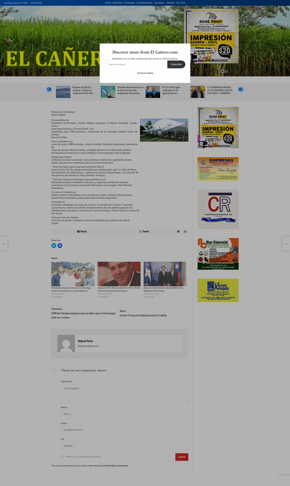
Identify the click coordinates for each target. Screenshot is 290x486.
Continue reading (145, 73)
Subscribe (176, 64)
